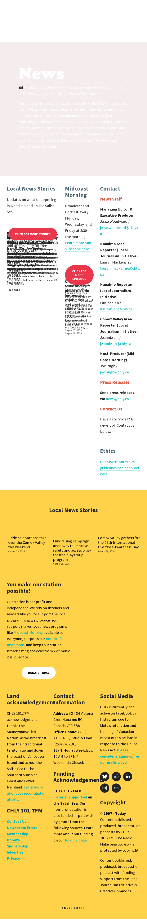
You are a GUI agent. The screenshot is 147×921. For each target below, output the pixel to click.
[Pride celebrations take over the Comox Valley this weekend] (29, 529)
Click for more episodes (79, 275)
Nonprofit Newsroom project (62, 103)
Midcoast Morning (28, 632)
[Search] (32, 21)
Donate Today (38, 673)
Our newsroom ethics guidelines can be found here (120, 467)
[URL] (116, 788)
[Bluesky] (104, 776)
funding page (76, 840)
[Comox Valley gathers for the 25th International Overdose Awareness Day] (119, 529)
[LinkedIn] (127, 776)
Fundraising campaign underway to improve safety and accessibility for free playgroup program (72, 550)
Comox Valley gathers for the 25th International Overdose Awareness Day (119, 542)
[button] (133, 521)
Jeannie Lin (33, 248)
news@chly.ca (117, 398)
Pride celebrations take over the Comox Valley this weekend (27, 542)
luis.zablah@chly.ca (116, 309)
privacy (116, 679)
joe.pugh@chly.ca (114, 372)
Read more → (15, 289)
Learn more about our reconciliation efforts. (27, 793)
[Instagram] (104, 788)
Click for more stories (33, 234)
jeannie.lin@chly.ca (115, 343)
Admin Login (73, 908)
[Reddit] (116, 776)
